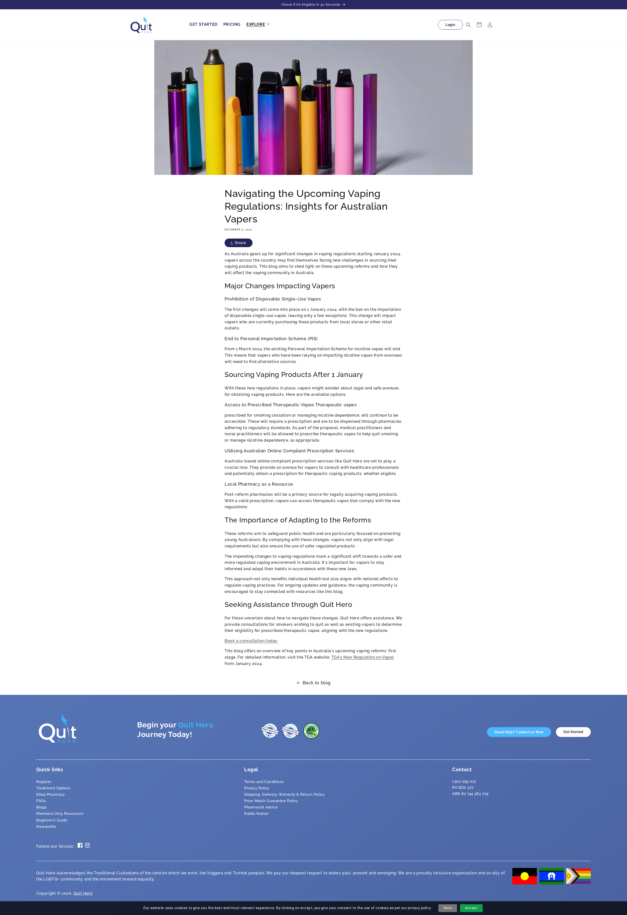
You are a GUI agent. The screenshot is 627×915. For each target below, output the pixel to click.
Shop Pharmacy (50, 794)
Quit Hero (83, 893)
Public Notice (256, 813)
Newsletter (46, 826)
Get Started (573, 732)
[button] (257, 24)
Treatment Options (53, 788)
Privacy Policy (256, 788)
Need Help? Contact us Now (518, 732)
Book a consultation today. (251, 640)
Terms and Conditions (264, 782)
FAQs (41, 801)
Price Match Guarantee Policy (271, 801)
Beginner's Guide (52, 820)
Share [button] (240, 242)
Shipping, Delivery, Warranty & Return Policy (284, 794)
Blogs (41, 807)
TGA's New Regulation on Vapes (362, 657)
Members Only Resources (59, 813)
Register (43, 782)
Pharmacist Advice (261, 807)
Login (450, 25)
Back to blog (317, 682)
